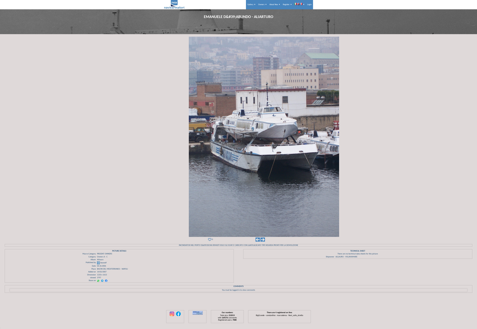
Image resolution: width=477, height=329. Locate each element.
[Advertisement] (238, 302)
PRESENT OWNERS (104, 254)
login (309, 5)
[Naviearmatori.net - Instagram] (172, 316)
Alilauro (100, 260)
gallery (250, 5)
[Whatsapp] (98, 281)
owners (261, 5)
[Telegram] (102, 281)
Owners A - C (102, 257)
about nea (273, 5)
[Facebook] (106, 281)
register (286, 5)
